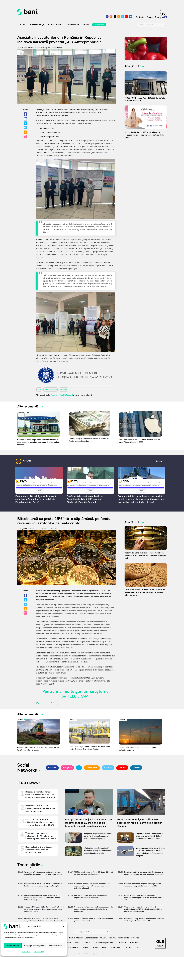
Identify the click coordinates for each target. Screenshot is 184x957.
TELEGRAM (77, 696)
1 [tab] (89, 506)
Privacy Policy (39, 952)
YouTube (122, 767)
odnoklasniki (118, 16)
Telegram (25, 128)
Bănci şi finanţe (37, 24)
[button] (63, 926)
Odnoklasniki (25, 132)
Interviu (86, 24)
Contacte (140, 17)
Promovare (73, 947)
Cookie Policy (26, 952)
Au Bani (103, 937)
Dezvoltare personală (105, 942)
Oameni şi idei (72, 24)
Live (162, 17)
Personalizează (55, 945)
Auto (95, 947)
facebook (107, 16)
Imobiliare (115, 947)
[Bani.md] (160, 943)
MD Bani (59, 48)
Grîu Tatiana (55, 529)
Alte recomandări (28, 406)
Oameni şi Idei (45, 48)
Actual (22, 24)
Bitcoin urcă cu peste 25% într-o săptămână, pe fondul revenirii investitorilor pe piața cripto (64, 521)
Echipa (149, 17)
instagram (111, 16)
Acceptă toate (13, 945)
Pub (157, 17)
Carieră (87, 942)
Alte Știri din (133, 66)
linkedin (130, 16)
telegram (122, 16)
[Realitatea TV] (163, 14)
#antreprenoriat (50, 389)
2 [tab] (91, 506)
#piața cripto (42, 703)
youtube (126, 16)
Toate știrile (99, 24)
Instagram (67, 767)
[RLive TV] (23, 461)
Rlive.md (135, 937)
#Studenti (63, 389)
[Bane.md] (53, 12)
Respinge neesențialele (34, 945)
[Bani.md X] (115, 16)
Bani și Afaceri (54, 24)
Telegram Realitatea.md (61, 395)
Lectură (128, 947)
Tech (104, 947)
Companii (134, 942)
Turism (85, 947)
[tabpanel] (39, 485)
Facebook (25, 114)
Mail (25, 136)
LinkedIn (25, 119)
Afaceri (122, 942)
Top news (28, 783)
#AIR (39, 389)
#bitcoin (54, 703)
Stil (137, 947)
